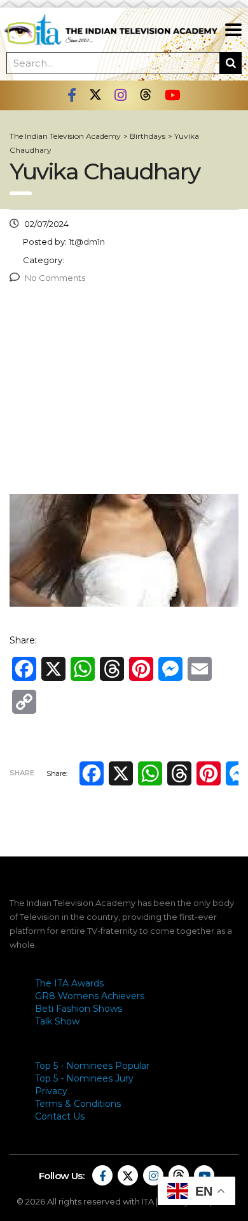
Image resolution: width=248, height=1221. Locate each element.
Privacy (51, 1091)
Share (22, 772)
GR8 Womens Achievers (89, 996)
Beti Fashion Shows (78, 1008)
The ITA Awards (69, 983)
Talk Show (57, 1021)
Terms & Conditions (78, 1103)
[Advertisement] (124, 392)
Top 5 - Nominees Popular (92, 1065)
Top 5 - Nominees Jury (84, 1078)
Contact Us (60, 1116)
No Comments (55, 278)
